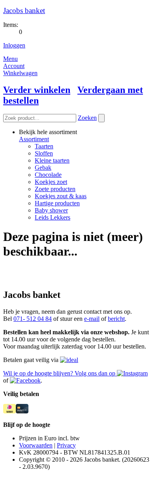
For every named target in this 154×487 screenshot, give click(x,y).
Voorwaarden (36, 445)
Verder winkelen (36, 90)
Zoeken (87, 117)
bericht (116, 318)
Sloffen (44, 153)
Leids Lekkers (52, 217)
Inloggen (14, 45)
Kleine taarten (52, 160)
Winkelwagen (20, 73)
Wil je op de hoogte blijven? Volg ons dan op (60, 373)
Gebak (43, 167)
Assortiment (34, 139)
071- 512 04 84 (32, 318)
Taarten (44, 146)
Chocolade (48, 174)
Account (13, 66)
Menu (10, 58)
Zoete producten (55, 189)
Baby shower (51, 210)
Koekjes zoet (51, 181)
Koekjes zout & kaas (60, 196)
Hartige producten (57, 203)
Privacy (66, 445)
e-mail (92, 318)
